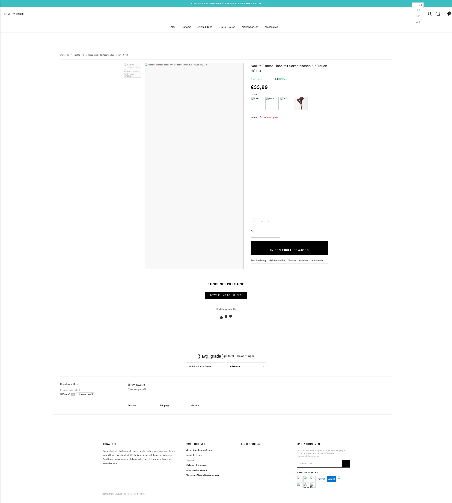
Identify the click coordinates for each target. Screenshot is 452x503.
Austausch (317, 260)
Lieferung (190, 460)
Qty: (253, 231)
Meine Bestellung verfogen (199, 450)
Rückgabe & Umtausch (196, 465)
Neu (173, 27)
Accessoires (271, 27)
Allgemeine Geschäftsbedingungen (202, 475)
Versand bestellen (298, 260)
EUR (417, 21)
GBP (417, 15)
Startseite (64, 55)
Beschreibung (258, 260)
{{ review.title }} (138, 384)
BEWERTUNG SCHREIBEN (226, 295)
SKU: (280, 79)
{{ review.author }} (70, 384)
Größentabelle (277, 260)
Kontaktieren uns (194, 455)
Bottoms (186, 27)
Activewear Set (250, 27)
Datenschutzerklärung (196, 470)
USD (417, 10)
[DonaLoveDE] (229, 14)
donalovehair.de (14, 14)
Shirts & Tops (204, 27)
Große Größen (227, 27)
